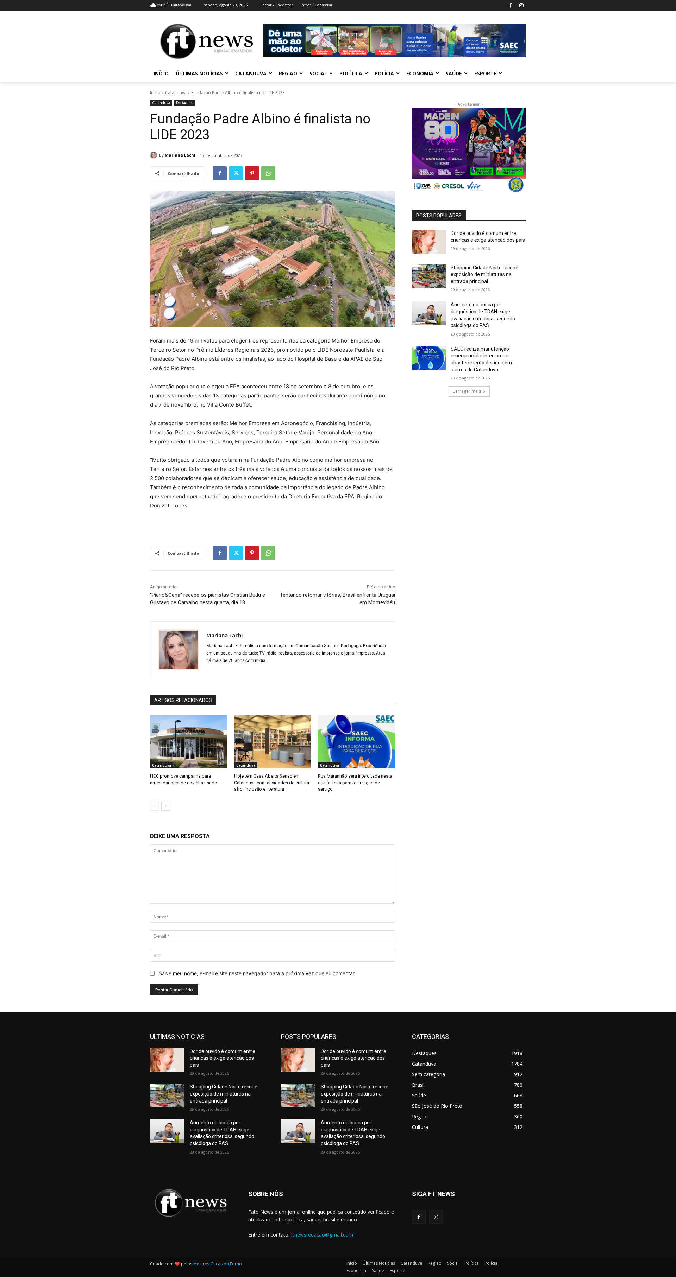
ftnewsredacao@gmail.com (322, 1234)
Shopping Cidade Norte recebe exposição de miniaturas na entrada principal (484, 274)
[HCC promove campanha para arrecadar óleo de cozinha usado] (188, 741)
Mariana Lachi (180, 155)
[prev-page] (154, 806)
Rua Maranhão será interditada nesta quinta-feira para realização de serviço (355, 782)
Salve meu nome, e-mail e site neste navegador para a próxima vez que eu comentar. (257, 973)
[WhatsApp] (268, 173)
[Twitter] (236, 173)
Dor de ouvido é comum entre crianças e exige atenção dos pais (222, 1058)
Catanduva (176, 93)
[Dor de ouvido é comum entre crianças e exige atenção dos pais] (429, 242)
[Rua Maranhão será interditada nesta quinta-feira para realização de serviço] (356, 741)
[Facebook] (510, 6)
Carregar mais (466, 391)
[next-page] (165, 806)
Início (155, 93)
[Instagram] (521, 6)
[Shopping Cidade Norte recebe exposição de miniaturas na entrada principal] (429, 276)
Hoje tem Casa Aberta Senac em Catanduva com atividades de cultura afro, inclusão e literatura (271, 782)
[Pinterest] (252, 173)
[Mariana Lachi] (154, 155)
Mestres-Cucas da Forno (217, 1264)
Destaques (184, 102)
